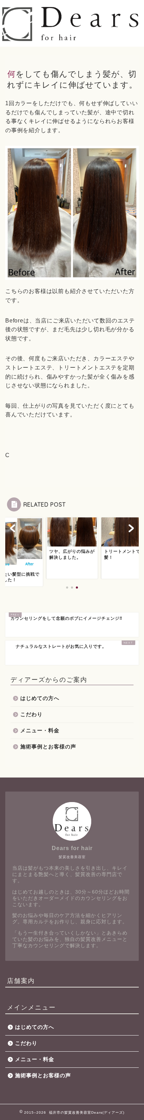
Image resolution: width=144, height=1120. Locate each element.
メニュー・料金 (39, 730)
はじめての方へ (39, 698)
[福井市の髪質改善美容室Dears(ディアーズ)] (72, 40)
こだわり (31, 714)
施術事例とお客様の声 (48, 746)
